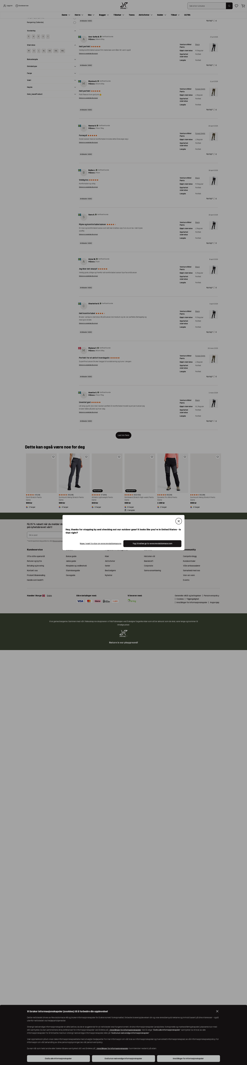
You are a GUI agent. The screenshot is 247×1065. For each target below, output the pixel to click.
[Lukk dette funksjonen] (178, 521)
